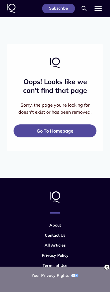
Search (84, 8)
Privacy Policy (55, 255)
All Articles (55, 245)
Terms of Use (55, 265)
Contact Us (55, 235)
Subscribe (58, 8)
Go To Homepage (55, 131)
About (55, 225)
